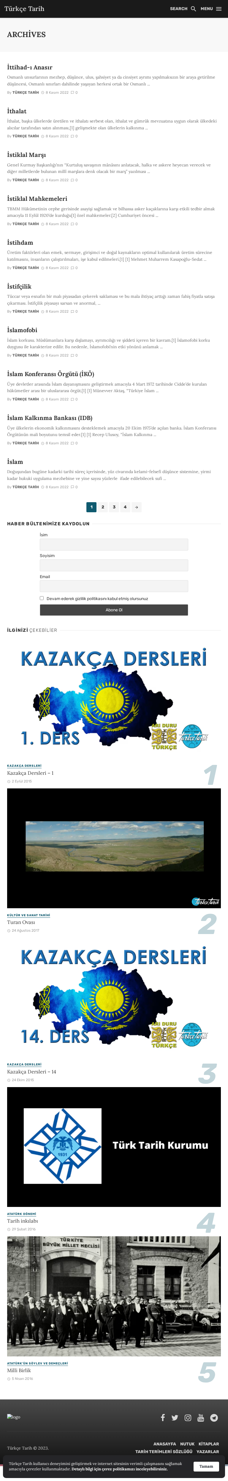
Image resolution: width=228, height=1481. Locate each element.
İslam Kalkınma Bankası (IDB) (49, 418)
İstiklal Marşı (26, 155)
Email (45, 576)
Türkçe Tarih (25, 92)
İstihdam (20, 242)
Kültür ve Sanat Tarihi (28, 915)
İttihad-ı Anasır (30, 67)
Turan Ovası (21, 922)
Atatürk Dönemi (21, 1214)
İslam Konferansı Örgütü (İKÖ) (50, 374)
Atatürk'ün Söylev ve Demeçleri (37, 1363)
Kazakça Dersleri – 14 (31, 1071)
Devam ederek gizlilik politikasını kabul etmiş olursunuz (97, 598)
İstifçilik (19, 286)
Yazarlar (208, 1451)
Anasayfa (164, 1444)
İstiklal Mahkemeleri (37, 199)
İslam (15, 462)
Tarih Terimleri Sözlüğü (163, 1451)
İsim (44, 534)
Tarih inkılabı (22, 1221)
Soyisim (47, 555)
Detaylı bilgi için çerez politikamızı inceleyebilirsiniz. (120, 1469)
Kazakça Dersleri (24, 766)
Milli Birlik (19, 1370)
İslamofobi (22, 330)
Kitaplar (209, 1444)
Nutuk (187, 1444)
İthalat (16, 111)
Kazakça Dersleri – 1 (30, 773)
